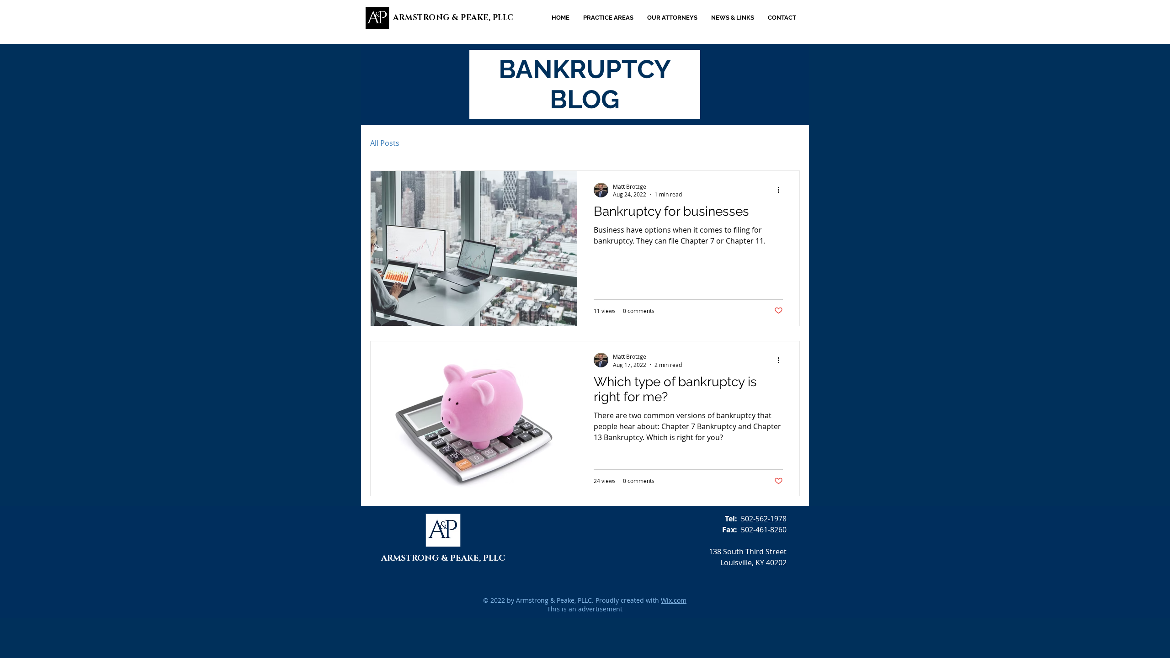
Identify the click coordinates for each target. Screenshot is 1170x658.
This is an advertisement (584, 609)
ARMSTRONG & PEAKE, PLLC (453, 17)
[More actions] (781, 190)
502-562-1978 (764, 519)
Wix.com (673, 600)
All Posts (384, 143)
